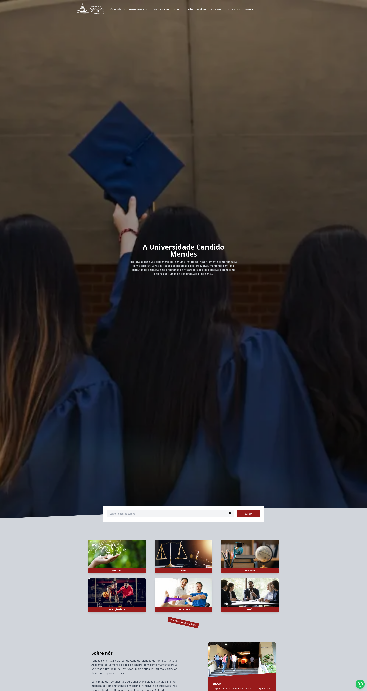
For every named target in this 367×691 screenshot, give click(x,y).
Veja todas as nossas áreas (183, 622)
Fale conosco (233, 9)
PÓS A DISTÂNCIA (117, 9)
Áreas (176, 9)
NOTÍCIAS (201, 9)
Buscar (248, 513)
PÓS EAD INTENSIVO (138, 9)
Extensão (188, 9)
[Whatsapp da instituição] (360, 684)
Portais (247, 9)
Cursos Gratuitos (160, 9)
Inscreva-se (216, 9)
